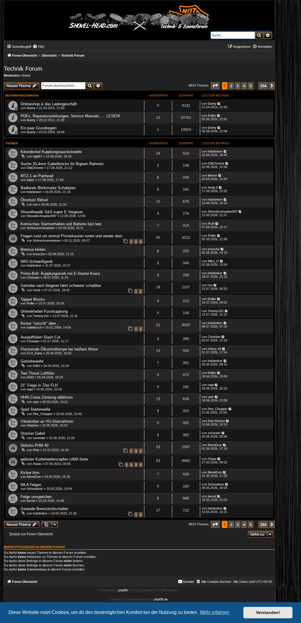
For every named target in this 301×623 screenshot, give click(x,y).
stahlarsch (34, 327)
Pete (36, 450)
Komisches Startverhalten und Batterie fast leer (61, 224)
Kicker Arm (30, 472)
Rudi (211, 223)
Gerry (26, 75)
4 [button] (244, 85)
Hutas (37, 463)
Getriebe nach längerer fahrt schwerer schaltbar (61, 285)
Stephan (33, 425)
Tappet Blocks (33, 299)
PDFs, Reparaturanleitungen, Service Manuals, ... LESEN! (70, 116)
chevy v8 (214, 349)
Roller (212, 115)
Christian (33, 277)
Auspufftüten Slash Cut (40, 337)
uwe (36, 402)
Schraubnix (35, 488)
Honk (37, 290)
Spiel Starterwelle (35, 409)
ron (35, 204)
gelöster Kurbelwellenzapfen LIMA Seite (54, 459)
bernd (31, 500)
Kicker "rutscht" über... (40, 323)
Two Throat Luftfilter (37, 373)
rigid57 (37, 156)
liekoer (212, 175)
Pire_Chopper (43, 414)
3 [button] (238, 85)
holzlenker (215, 151)
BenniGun (215, 445)
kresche (39, 254)
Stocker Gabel (33, 433)
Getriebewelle (32, 361)
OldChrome (35, 168)
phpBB (123, 590)
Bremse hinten (33, 249)
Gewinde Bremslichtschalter (44, 509)
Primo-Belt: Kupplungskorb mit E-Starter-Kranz (60, 273)
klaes (30, 180)
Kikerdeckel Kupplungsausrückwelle (51, 152)
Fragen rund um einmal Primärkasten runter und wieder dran (71, 236)
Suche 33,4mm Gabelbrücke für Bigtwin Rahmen (62, 164)
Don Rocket (216, 421)
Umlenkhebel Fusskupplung (44, 311)
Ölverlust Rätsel (34, 200)
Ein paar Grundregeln (38, 128)
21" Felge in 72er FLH (39, 385)
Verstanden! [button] (268, 612)
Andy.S (213, 187)
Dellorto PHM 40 (35, 445)
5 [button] (251, 85)
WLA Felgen (31, 485)
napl (30, 389)
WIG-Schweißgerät (37, 261)
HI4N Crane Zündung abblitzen (47, 397)
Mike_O (213, 261)
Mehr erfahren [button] (214, 612)
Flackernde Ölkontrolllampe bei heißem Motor (59, 349)
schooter (39, 438)
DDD (30, 377)
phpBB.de (161, 599)
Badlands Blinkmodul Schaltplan (48, 188)
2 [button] (231, 85)
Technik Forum (23, 68)
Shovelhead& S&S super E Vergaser (52, 212)
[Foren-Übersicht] (139, 17)
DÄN (36, 366)
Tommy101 (41, 316)
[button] (215, 85)
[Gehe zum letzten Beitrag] (219, 103)
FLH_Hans (34, 353)
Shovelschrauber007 (41, 216)
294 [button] (263, 85)
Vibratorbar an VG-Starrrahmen (47, 421)
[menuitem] (38, 46)
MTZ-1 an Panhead (37, 176)
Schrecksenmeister (41, 228)
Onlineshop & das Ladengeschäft (49, 104)
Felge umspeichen (36, 497)
